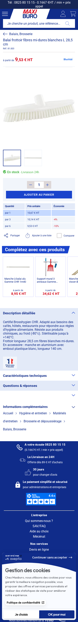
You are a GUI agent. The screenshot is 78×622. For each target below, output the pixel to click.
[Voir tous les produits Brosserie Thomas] (68, 59)
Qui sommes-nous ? (39, 521)
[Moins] (30, 185)
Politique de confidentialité (23, 602)
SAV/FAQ (39, 526)
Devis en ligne (39, 549)
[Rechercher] (67, 23)
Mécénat (39, 536)
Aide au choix (39, 531)
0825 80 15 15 (24, 2)
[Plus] (47, 185)
